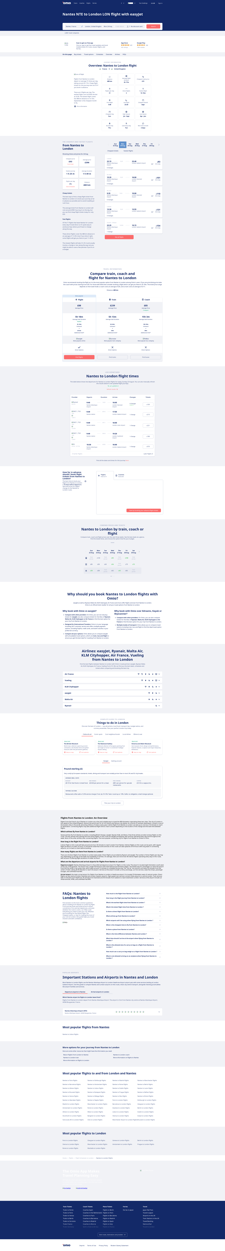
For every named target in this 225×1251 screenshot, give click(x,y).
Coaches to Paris (88, 1216)
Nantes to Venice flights (70, 1096)
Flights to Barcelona (110, 1216)
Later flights (148, 454)
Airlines (117, 54)
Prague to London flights (145, 1144)
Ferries (95, 3)
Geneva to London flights (120, 1140)
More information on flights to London (76, 1060)
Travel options (89, 54)
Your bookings (143, 3)
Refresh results (111, 389)
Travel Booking (148, 1221)
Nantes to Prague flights (120, 1092)
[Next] (159, 145)
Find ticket (70, 164)
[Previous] (85, 551)
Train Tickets (67, 1207)
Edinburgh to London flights (146, 1100)
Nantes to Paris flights (70, 1080)
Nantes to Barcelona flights (72, 1084)
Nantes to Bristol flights (145, 1096)
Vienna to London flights (120, 1116)
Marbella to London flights (96, 1148)
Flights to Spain (108, 1221)
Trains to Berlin (68, 1218)
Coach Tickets (88, 1207)
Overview (109, 54)
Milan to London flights (95, 1112)
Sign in (160, 3)
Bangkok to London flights (96, 1116)
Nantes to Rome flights (120, 1084)
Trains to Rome (68, 1210)
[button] (108, 26)
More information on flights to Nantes (126, 1058)
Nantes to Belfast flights (145, 1092)
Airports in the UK (149, 1216)
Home (65, 1158)
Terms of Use (91, 1246)
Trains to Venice (68, 1216)
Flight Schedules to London (85, 1158)
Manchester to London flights (97, 1104)
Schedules (99, 54)
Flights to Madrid (109, 1218)
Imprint (81, 1246)
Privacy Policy (103, 1246)
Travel (145, 1207)
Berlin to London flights (145, 1108)
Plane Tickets (107, 1207)
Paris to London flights (120, 1100)
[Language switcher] (132, 3)
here (127, 460)
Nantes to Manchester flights (147, 1080)
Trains (75, 3)
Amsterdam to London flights (72, 1108)
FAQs (124, 54)
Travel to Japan (148, 1213)
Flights (88, 3)
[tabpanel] (130, 497)
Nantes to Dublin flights (120, 1088)
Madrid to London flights (71, 1104)
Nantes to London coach (121, 1055)
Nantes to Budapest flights (96, 1092)
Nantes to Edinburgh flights (97, 1080)
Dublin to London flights (145, 1112)
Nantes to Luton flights (145, 1088)
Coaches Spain (88, 1210)
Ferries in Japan (128, 1210)
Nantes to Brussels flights (71, 1092)
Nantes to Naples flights (96, 1100)
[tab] (113, 151)
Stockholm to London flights (72, 1116)
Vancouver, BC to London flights (73, 1120)
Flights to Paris (108, 1213)
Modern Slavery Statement (119, 1246)
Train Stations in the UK (151, 1218)
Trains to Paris (68, 1213)
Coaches (81, 3)
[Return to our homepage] (68, 3)
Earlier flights (77, 454)
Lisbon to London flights (120, 1112)
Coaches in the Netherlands (92, 1213)
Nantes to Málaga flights (96, 1096)
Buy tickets (77, 54)
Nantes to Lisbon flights (70, 1034)
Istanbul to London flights (121, 1108)
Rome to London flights (95, 1108)
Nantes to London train (71, 1058)
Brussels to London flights (146, 1120)
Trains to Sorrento (69, 1221)
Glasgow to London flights (146, 1104)
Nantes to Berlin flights (145, 1084)
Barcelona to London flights (121, 1104)
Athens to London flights (71, 1112)
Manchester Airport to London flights (124, 1120)
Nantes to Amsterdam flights (97, 1084)
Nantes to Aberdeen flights (72, 1100)
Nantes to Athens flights (71, 1088)
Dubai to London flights (145, 1116)
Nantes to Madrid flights (120, 1080)
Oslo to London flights (95, 1120)
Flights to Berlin (108, 1210)
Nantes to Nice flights (119, 1096)
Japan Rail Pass (148, 1210)
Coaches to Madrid (89, 1221)
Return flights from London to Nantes (75, 1055)
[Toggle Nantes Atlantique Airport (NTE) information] (159, 1012)
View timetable (70, 186)
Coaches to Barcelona (90, 1218)
